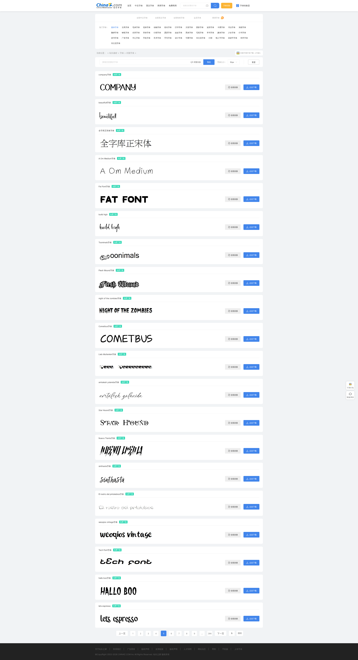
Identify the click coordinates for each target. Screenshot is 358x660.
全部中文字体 (142, 18)
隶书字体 (114, 38)
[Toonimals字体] (127, 255)
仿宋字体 (136, 32)
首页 (129, 5)
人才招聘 (188, 649)
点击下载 (253, 87)
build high (103, 214)
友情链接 (159, 649)
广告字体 (125, 38)
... (202, 633)
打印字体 (178, 27)
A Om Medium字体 (107, 158)
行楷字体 (157, 32)
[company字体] (127, 87)
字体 (122, 53)
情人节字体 (220, 38)
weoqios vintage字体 (108, 522)
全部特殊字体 (179, 18)
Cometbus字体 (105, 326)
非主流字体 (200, 38)
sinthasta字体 (105, 466)
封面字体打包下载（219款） (251, 53)
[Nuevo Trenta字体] (127, 451)
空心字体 (136, 38)
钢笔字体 (125, 32)
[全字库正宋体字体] (127, 143)
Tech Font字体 (105, 550)
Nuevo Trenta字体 (107, 438)
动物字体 (157, 27)
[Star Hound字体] (127, 423)
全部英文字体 (160, 18)
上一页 (122, 633)
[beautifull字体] (127, 115)
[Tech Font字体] (127, 562)
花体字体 (146, 27)
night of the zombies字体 (110, 298)
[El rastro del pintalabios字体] (127, 506)
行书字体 (242, 32)
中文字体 (139, 5)
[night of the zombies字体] (127, 311)
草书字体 (210, 32)
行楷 (210, 38)
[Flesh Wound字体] (127, 283)
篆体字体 (221, 32)
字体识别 (226, 5)
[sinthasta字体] (127, 479)
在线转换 (234, 87)
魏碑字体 (114, 32)
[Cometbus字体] (127, 339)
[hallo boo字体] (127, 590)
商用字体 (161, 5)
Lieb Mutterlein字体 (107, 354)
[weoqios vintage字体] (127, 534)
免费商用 (173, 5)
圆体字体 (114, 27)
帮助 (214, 649)
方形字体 (189, 27)
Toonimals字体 (105, 242)
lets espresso (105, 606)
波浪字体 (210, 27)
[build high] (127, 227)
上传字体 (238, 649)
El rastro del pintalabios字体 (111, 494)
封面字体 (130, 53)
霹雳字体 (168, 32)
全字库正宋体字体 (106, 130)
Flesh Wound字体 (106, 270)
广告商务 (131, 649)
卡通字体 (221, 27)
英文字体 (150, 5)
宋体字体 (146, 32)
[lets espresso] (127, 618)
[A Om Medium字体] (127, 171)
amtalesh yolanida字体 (109, 382)
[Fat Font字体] (127, 199)
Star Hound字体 (106, 410)
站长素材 (113, 53)
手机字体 (146, 38)
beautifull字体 (105, 102)
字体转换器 (244, 5)
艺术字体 (157, 38)
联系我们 (117, 649)
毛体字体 (136, 27)
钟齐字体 (244, 38)
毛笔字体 (199, 32)
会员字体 (197, 18)
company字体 (105, 74)
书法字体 (231, 27)
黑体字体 (189, 32)
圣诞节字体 (232, 38)
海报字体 (242, 27)
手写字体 (168, 38)
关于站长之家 (101, 649)
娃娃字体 (178, 32)
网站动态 (202, 649)
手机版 (225, 649)
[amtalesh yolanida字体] (127, 395)
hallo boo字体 (105, 578)
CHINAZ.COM (124, 654)
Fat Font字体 (104, 186)
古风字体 (125, 27)
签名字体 (168, 27)
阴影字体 (199, 27)
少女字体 (231, 32)
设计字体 (178, 38)
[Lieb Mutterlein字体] (127, 367)
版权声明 (145, 649)
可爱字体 (189, 38)
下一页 (220, 633)
